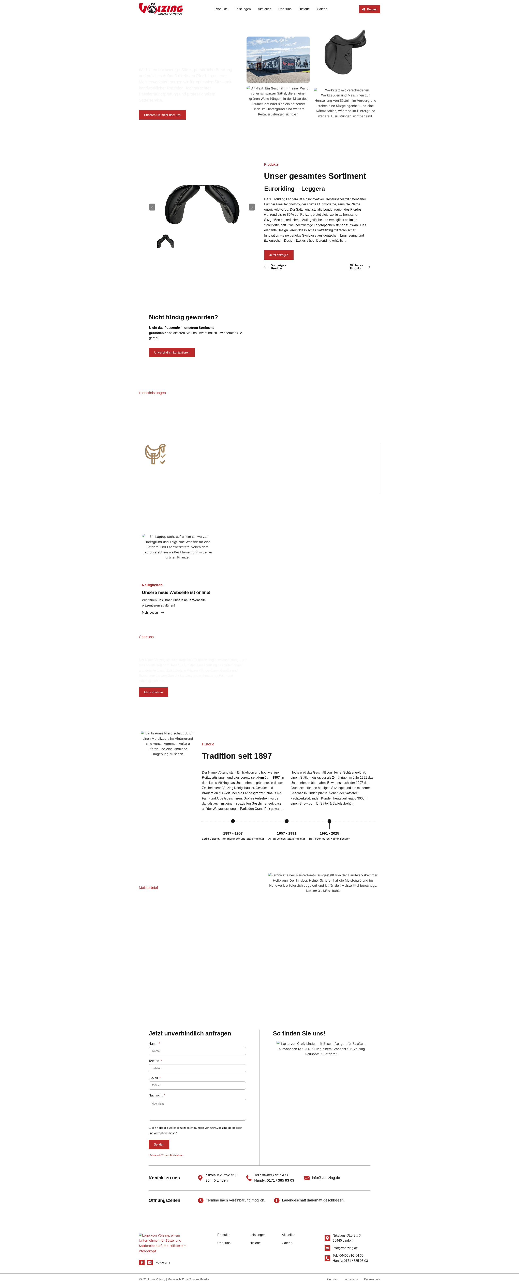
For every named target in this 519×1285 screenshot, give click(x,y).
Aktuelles (264, 9)
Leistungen (243, 9)
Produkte (221, 9)
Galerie (322, 9)
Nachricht (156, 1095)
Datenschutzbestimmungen (186, 1127)
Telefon (154, 1061)
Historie (304, 9)
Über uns (285, 9)
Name (153, 1043)
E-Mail (154, 1078)
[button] (134, 466)
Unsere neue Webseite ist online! (176, 592)
